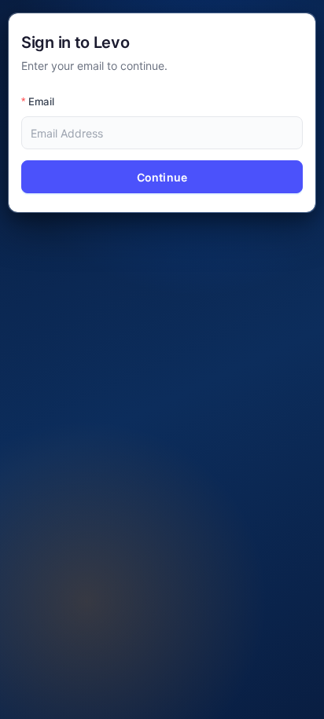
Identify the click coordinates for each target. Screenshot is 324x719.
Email (41, 101)
